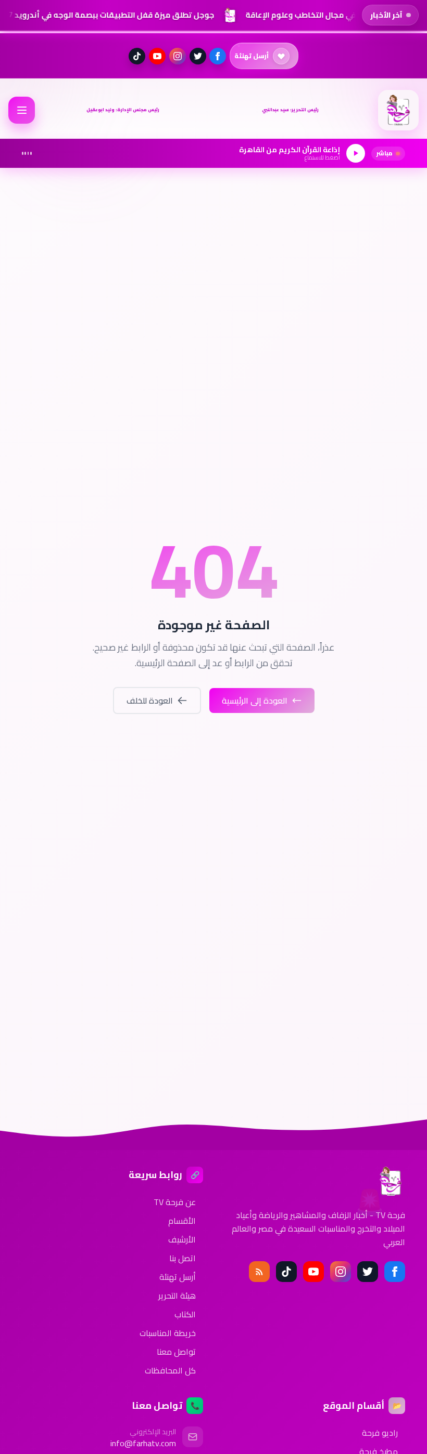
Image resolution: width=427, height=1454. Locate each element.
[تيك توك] (137, 56)
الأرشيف (182, 1239)
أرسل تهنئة (177, 1277)
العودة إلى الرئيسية (254, 700)
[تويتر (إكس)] (198, 56)
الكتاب (185, 1314)
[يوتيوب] (157, 56)
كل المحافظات (170, 1370)
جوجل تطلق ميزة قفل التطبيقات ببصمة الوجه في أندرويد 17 (107, 15)
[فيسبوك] (217, 56)
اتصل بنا (182, 1258)
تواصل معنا (176, 1351)
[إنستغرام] (177, 56)
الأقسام (182, 1220)
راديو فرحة (380, 1432)
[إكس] (367, 1271)
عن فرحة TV (175, 1202)
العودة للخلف (150, 700)
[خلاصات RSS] (259, 1271)
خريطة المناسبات (168, 1333)
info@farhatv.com (143, 1443)
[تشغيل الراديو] (355, 153)
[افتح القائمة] (21, 110)
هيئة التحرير (177, 1295)
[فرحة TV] (398, 110)
